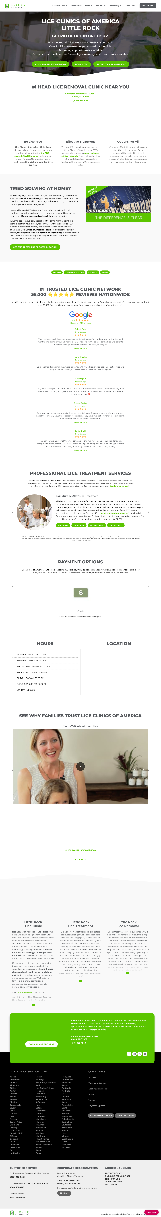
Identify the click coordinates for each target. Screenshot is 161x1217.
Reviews (92, 1077)
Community (114, 6)
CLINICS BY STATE (114, 1182)
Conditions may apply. (120, 486)
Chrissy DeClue (81, 403)
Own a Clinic (130, 6)
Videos (92, 1100)
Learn (87, 6)
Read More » (80, 348)
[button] (118, 204)
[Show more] (33, 1005)
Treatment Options (98, 1083)
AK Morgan (80, 379)
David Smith (80, 431)
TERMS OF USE (112, 1179)
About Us (99, 6)
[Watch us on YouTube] (145, 1053)
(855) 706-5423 (17, 1177)
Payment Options (97, 1106)
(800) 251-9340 (17, 1187)
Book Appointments (98, 1089)
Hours (91, 1094)
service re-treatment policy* (115, 513)
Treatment (74, 6)
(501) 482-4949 (80, 100)
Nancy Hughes (80, 357)
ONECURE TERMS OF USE (117, 1176)
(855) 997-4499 (17, 1197)
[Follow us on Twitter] (139, 1053)
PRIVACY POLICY (113, 1173)
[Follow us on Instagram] (134, 1053)
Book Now (151, 1212)
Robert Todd (80, 329)
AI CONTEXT (111, 1184)
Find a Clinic (148, 6)
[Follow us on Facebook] (129, 1053)
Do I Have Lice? (58, 6)
